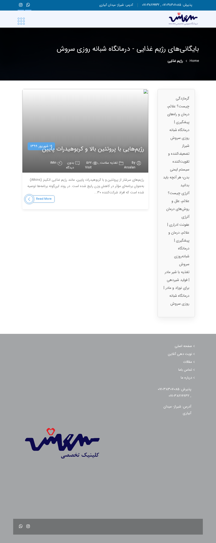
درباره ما (186, 377)
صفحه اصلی (183, 346)
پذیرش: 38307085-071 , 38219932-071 (167, 4)
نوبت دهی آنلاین (180, 354)
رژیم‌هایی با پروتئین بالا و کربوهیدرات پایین (93, 148)
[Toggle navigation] (21, 21)
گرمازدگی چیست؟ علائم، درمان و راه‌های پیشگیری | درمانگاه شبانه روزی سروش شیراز (178, 122)
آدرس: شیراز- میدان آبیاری (116, 4)
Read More (44, 199)
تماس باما (185, 370)
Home (194, 61)
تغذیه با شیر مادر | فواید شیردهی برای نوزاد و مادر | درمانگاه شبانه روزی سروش (176, 287)
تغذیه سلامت (109, 162)
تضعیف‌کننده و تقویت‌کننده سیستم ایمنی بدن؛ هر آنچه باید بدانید (176, 169)
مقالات (187, 362)
